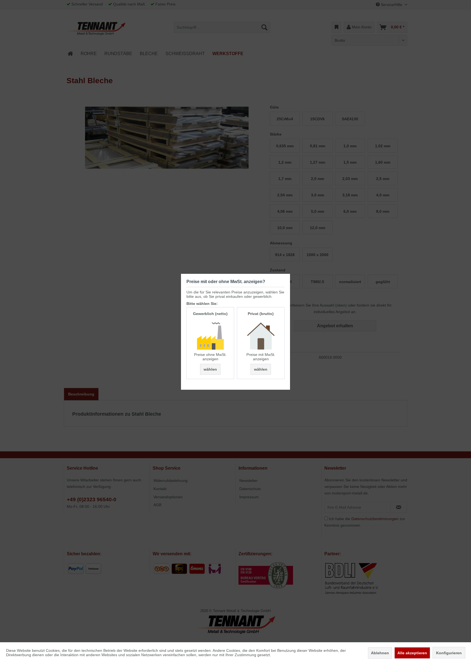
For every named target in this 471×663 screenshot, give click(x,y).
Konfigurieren (449, 653)
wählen (210, 369)
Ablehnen (380, 653)
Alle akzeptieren (412, 653)
